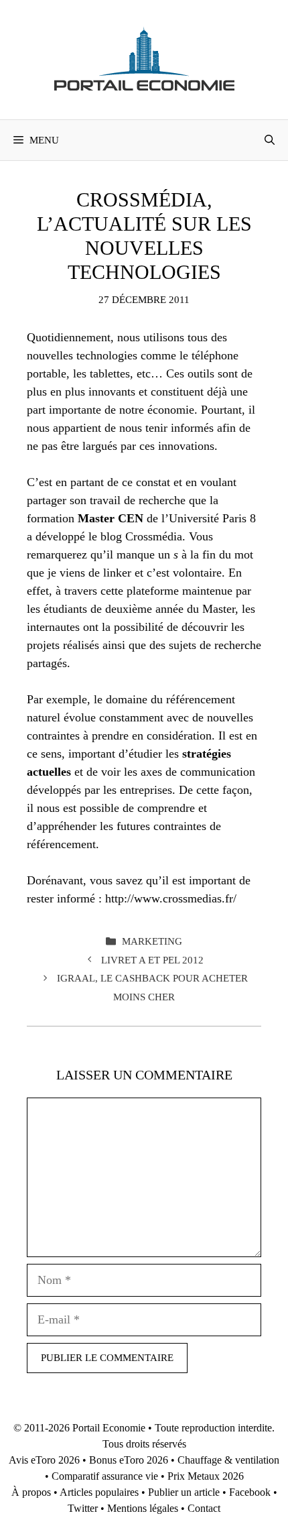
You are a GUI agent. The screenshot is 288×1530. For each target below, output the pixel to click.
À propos (31, 1492)
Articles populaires (99, 1492)
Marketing (152, 941)
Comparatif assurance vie (105, 1476)
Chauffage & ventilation (228, 1460)
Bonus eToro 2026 (128, 1460)
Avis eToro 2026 (44, 1460)
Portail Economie (108, 1427)
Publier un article (184, 1492)
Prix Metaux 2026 (205, 1476)
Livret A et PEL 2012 (152, 959)
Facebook (250, 1492)
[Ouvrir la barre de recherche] (269, 140)
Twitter (83, 1508)
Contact (204, 1508)
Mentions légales (142, 1508)
